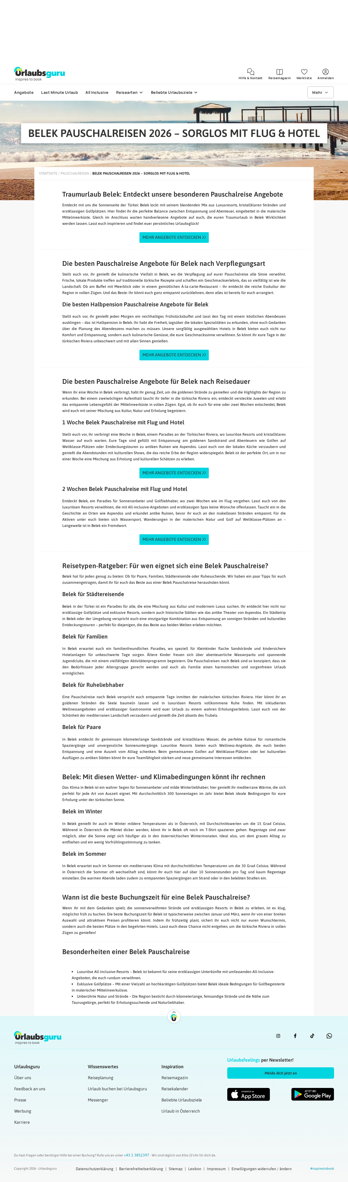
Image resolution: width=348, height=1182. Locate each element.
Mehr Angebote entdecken (172, 237)
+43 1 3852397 (137, 1155)
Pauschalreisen (75, 173)
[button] (280, 1073)
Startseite (48, 173)
